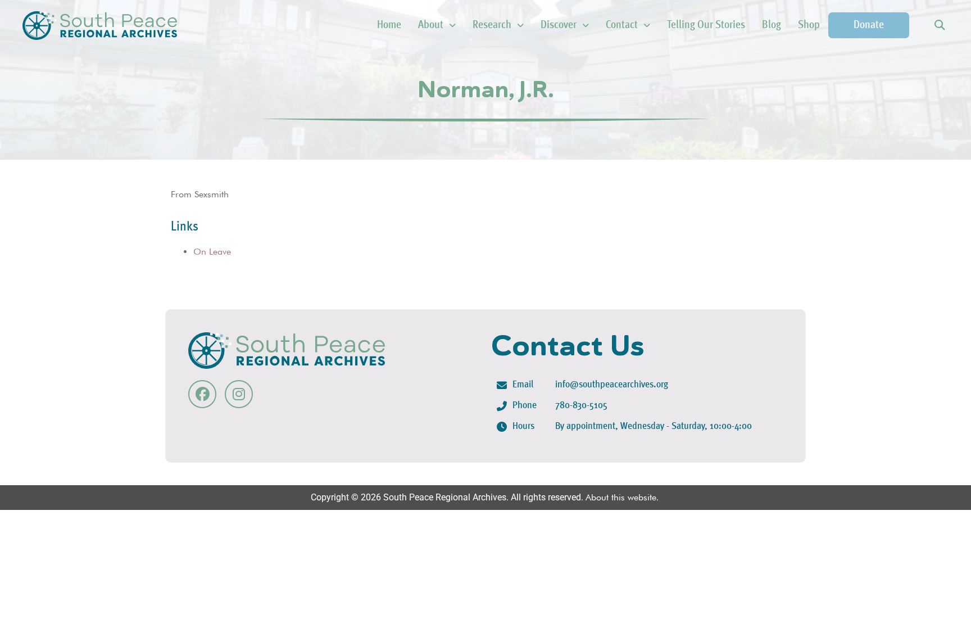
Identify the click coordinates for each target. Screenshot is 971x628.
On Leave (212, 251)
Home (389, 25)
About (430, 25)
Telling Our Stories (706, 25)
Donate (869, 25)
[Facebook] (202, 394)
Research (492, 25)
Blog (771, 25)
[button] (939, 25)
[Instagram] (239, 394)
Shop (809, 25)
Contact (622, 25)
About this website (621, 497)
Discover (559, 25)
